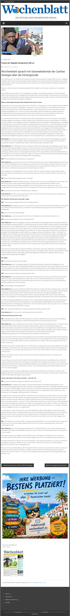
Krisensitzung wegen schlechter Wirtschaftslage (18, 465)
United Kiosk (31, 582)
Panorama (15, 52)
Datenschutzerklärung (11, 599)
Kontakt (7, 602)
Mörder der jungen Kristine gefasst (56, 465)
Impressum (8, 596)
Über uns (7, 593)
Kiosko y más (42, 582)
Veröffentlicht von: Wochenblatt (10, 67)
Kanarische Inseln (6, 52)
